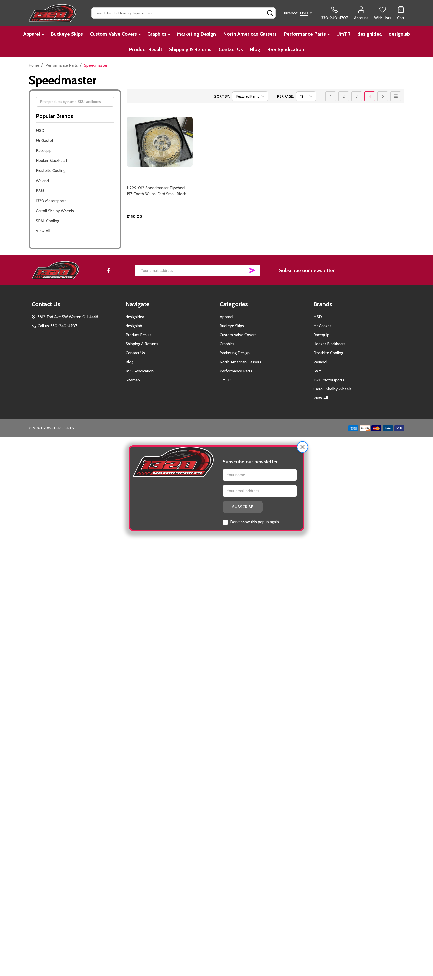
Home (34, 65)
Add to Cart (169, 231)
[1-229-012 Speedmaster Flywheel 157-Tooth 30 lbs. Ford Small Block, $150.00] (160, 142)
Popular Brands (54, 116)
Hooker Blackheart (51, 160)
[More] (43, 34)
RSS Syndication (285, 49)
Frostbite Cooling (50, 170)
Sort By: (222, 96)
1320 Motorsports (51, 200)
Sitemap (133, 380)
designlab (399, 34)
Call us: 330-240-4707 (57, 325)
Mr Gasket (44, 140)
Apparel (31, 34)
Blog (255, 49)
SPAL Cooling (47, 220)
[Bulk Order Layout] (395, 96)
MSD (40, 130)
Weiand (42, 180)
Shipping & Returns (190, 49)
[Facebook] (108, 270)
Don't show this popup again (254, 521)
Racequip (44, 150)
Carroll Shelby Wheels (55, 210)
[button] (302, 447)
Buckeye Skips (67, 34)
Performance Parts (305, 34)
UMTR (343, 34)
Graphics (156, 34)
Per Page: (285, 96)
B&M (40, 190)
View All (43, 230)
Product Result (145, 49)
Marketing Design (196, 34)
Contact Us (231, 49)
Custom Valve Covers (113, 34)
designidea (369, 34)
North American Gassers (250, 34)
